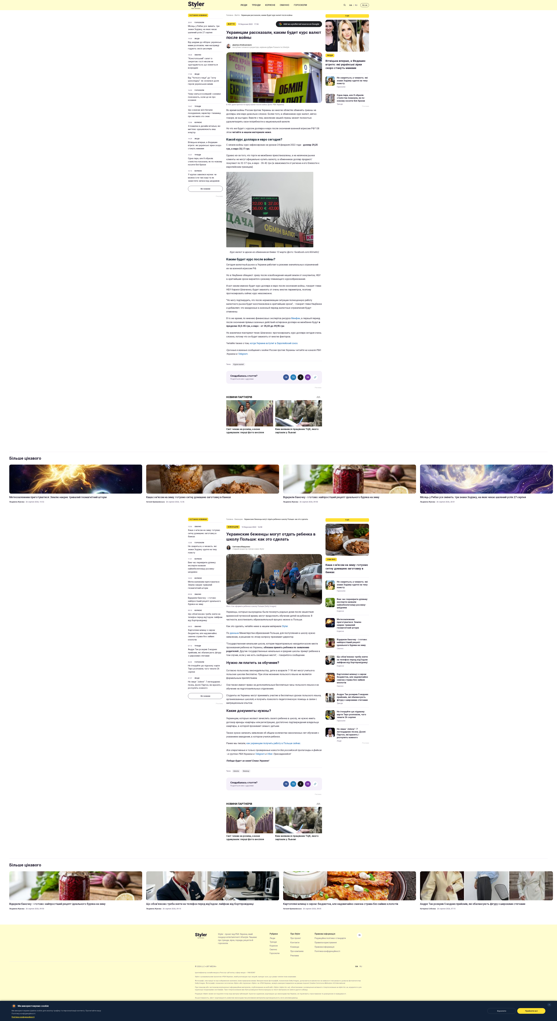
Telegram (242, 353)
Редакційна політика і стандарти (330, 938)
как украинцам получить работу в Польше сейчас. (273, 743)
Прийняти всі (531, 1011)
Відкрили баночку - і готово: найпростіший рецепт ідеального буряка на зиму (331, 497)
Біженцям (239, 519)
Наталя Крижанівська (155, 502)
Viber (269, 754)
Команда (294, 947)
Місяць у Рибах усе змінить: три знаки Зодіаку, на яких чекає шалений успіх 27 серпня (203, 29)
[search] (344, 5)
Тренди (256, 5)
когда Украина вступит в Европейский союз (274, 343)
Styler (285, 626)
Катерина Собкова (428, 909)
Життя (237, 15)
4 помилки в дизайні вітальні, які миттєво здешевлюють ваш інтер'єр (204, 129)
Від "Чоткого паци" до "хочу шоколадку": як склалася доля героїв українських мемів (203, 80)
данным (234, 633)
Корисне (270, 5)
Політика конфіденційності (327, 951)
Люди (243, 5)
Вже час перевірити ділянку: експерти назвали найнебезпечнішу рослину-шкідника (202, 567)
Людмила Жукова (16, 502)
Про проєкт (295, 938)
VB (308, 377)
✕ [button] (549, 1005)
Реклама (294, 955)
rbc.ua (364, 5)
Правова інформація (324, 947)
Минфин (295, 318)
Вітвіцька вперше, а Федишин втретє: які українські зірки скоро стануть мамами (204, 145)
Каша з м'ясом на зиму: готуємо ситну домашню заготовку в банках (188, 497)
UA (350, 5)
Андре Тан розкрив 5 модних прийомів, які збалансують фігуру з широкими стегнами (204, 652)
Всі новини (205, 189)
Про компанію (297, 951)
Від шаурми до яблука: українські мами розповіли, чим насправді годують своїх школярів (204, 45)
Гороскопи (300, 5)
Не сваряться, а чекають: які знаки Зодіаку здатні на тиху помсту (352, 80)
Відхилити (501, 1011)
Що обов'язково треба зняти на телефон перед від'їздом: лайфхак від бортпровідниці (205, 617)
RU (356, 5)
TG (293, 377)
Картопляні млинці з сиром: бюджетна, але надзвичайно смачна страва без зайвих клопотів (202, 635)
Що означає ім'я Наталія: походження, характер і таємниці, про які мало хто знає (204, 113)
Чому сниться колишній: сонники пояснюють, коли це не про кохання (204, 97)
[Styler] (196, 5)
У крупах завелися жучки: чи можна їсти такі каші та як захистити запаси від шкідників (203, 177)
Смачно (284, 5)
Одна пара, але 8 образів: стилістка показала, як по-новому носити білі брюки (205, 161)
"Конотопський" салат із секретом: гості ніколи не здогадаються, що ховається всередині (203, 63)
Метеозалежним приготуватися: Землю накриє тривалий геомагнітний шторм (58, 497)
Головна (229, 15)
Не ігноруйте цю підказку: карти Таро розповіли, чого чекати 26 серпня (204, 668)
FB (286, 377)
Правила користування (326, 942)
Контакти (294, 942)
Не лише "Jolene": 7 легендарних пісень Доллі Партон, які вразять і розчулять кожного (205, 684)
